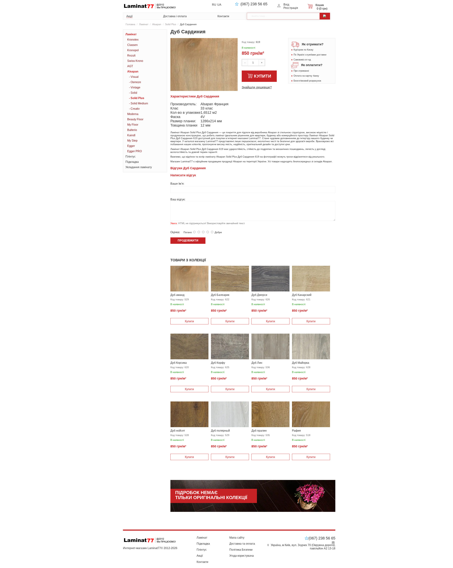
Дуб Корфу (218, 362)
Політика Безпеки (241, 549)
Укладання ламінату (138, 167)
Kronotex (133, 39)
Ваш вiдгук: (177, 199)
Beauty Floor (135, 119)
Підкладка (132, 161)
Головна (130, 24)
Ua (219, 4)
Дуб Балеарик (220, 294)
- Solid (133, 92)
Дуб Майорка (300, 362)
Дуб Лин (256, 362)
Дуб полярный (220, 430)
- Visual (134, 76)
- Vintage (134, 87)
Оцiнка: (175, 232)
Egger (131, 145)
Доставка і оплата (175, 16)
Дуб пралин (259, 430)
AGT (130, 66)
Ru (214, 4)
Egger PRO (134, 151)
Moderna (132, 114)
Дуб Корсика (178, 362)
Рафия (296, 430)
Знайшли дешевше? (257, 87)
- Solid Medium (138, 103)
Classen (132, 44)
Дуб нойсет (177, 430)
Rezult (131, 55)
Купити (262, 76)
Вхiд (286, 4)
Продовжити (188, 240)
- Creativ (134, 108)
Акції (129, 16)
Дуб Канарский (301, 294)
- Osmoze (135, 82)
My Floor (132, 124)
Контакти (223, 16)
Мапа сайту (236, 537)
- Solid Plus (136, 98)
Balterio (132, 129)
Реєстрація (290, 7)
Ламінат (143, 24)
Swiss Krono (135, 60)
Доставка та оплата (242, 543)
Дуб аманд (177, 294)
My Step (132, 140)
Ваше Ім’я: (177, 183)
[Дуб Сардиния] (204, 72)
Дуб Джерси (259, 294)
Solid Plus (170, 24)
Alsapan (156, 24)
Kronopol (133, 50)
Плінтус (130, 156)
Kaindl (131, 135)
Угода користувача (241, 555)
